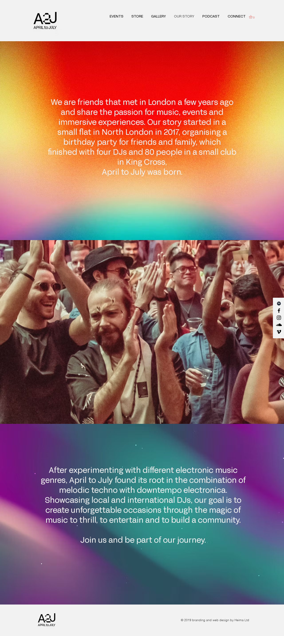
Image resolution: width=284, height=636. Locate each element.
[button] (252, 17)
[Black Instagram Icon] (279, 318)
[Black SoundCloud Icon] (279, 325)
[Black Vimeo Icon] (279, 332)
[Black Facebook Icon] (279, 310)
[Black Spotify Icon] (279, 303)
